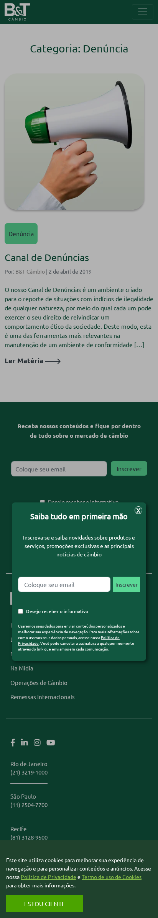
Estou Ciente (44, 903)
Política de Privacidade (48, 876)
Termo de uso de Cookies (112, 876)
